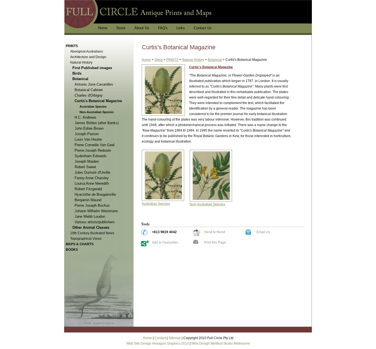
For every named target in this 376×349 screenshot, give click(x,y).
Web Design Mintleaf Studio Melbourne (220, 343)
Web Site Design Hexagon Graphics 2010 (157, 343)
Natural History (193, 60)
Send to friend (214, 232)
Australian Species (156, 204)
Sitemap (174, 338)
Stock (158, 60)
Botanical (215, 60)
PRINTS (172, 60)
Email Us (263, 232)
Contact (160, 338)
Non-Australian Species (207, 204)
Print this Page (215, 242)
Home (146, 60)
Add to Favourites (165, 242)
